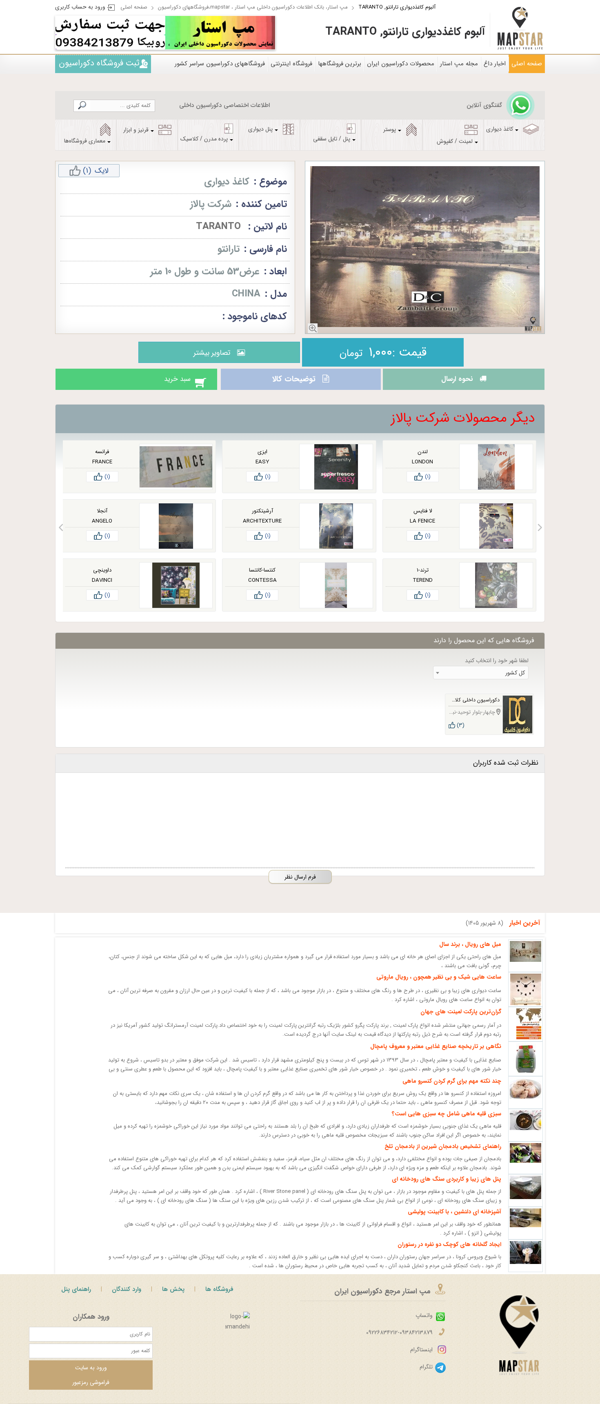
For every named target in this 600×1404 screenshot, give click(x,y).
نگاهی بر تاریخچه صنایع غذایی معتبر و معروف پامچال (435, 1053)
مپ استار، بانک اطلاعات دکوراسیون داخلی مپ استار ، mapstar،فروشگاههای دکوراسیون (253, 7)
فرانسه (102, 459)
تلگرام (426, 1374)
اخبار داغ (495, 64)
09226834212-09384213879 (399, 1339)
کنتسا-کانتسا (262, 577)
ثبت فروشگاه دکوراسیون (99, 63)
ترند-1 (423, 577)
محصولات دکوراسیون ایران (400, 64)
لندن (423, 459)
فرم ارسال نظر (300, 884)
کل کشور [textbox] (515, 680)
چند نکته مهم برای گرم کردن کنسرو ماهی (451, 1088)
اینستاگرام (421, 1357)
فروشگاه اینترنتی (291, 64)
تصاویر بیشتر (210, 352)
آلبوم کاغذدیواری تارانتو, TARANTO (397, 7)
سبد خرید (169, 383)
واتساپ (424, 1322)
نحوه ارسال (455, 383)
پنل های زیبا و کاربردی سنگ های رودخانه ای (446, 1186)
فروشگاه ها (219, 1297)
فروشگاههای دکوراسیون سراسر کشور (220, 64)
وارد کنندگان (126, 1297)
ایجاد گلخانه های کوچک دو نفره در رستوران (449, 1251)
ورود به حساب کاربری (80, 6)
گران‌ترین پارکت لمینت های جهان (460, 1019)
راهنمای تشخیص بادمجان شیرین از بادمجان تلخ (442, 1153)
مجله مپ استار (459, 64)
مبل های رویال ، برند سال (470, 951)
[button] (540, 534)
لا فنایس (422, 518)
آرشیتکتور (262, 518)
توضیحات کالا (292, 383)
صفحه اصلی (133, 7)
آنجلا (102, 518)
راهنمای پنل (76, 1297)
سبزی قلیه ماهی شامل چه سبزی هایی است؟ (446, 1121)
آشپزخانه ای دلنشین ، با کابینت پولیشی (454, 1219)
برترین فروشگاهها (339, 64)
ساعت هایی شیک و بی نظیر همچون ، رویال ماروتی (438, 984)
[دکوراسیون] (220, 32)
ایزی (262, 459)
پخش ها (173, 1297)
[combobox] (481, 680)
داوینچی (102, 577)
